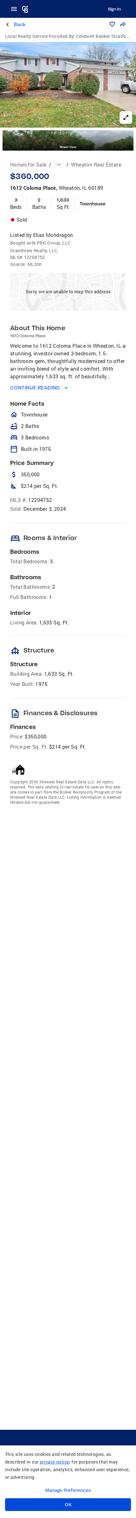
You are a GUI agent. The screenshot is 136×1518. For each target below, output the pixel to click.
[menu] (16, 9)
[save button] (112, 24)
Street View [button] (68, 147)
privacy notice (55, 1462)
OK (68, 1504)
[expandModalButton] (126, 117)
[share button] (122, 24)
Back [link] (20, 24)
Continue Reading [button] (35, 388)
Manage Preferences (68, 1490)
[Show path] (59, 164)
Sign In (114, 8)
